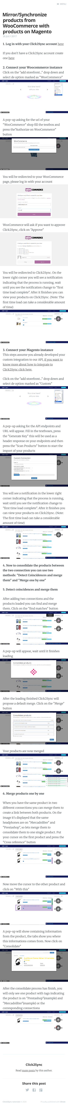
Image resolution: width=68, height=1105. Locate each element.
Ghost (62, 1101)
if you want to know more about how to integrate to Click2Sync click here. (33, 364)
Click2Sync (34, 1065)
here (61, 44)
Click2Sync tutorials (11, 1101)
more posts (28, 1070)
